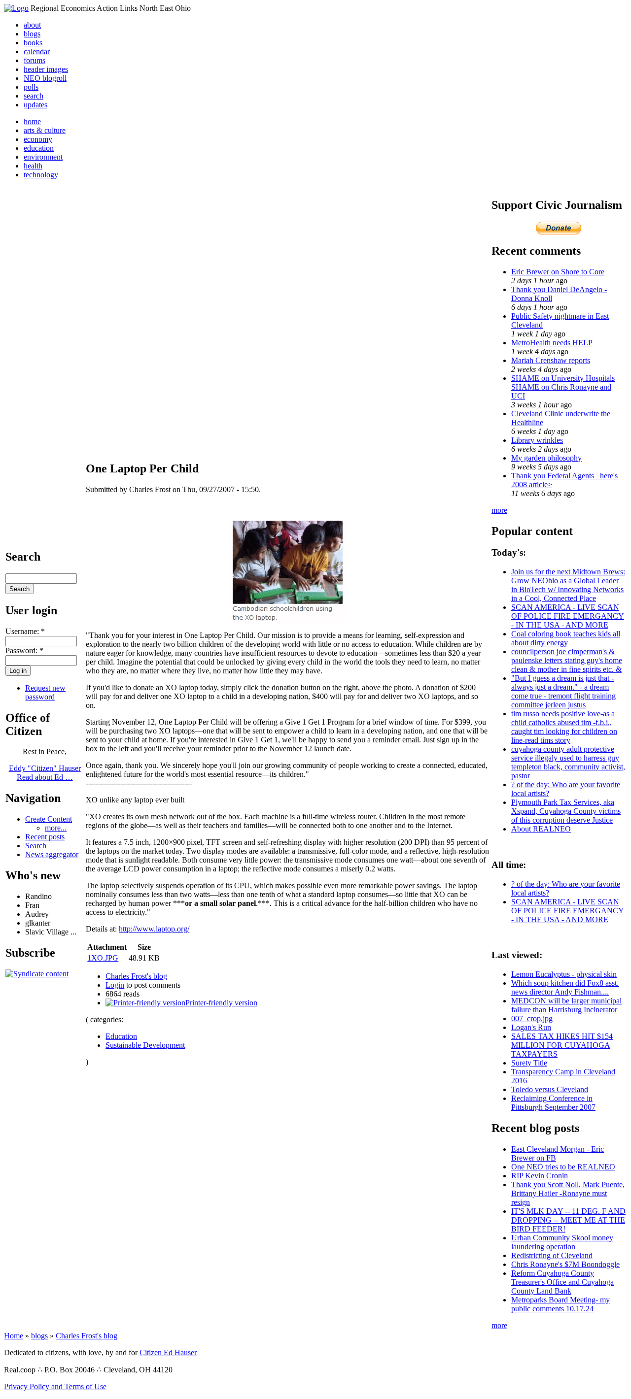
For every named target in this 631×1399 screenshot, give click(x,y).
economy (38, 139)
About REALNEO (541, 829)
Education (121, 1036)
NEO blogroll (45, 78)
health (33, 166)
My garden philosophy (546, 458)
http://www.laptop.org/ (154, 929)
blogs (32, 34)
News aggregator (51, 854)
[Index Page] (16, 8)
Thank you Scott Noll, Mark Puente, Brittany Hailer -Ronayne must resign (568, 1193)
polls (31, 87)
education (39, 148)
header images (46, 69)
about (32, 25)
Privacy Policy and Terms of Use (55, 1386)
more (499, 510)
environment (43, 157)
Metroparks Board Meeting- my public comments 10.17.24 (560, 1304)
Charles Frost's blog (136, 976)
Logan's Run (531, 1027)
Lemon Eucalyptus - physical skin (564, 974)
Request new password (45, 692)
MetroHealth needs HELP (552, 342)
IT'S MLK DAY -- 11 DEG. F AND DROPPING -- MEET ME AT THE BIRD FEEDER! (568, 1220)
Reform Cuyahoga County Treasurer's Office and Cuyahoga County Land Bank (562, 1282)
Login (114, 985)
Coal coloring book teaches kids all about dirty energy (565, 638)
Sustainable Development (145, 1045)
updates (35, 104)
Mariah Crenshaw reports (550, 360)
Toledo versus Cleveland (549, 1089)
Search (35, 845)
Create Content (48, 819)
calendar (37, 51)
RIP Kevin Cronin (539, 1175)
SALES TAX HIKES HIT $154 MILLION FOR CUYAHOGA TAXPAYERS (562, 1045)
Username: (25, 631)
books (33, 42)
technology (41, 174)
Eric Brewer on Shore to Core (557, 271)
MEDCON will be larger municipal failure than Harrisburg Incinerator (566, 1005)
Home (13, 1336)
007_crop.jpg (532, 1018)
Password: (24, 650)
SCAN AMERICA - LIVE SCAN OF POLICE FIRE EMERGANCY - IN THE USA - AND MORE (567, 616)
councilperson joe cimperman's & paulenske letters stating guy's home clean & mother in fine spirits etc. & (566, 660)
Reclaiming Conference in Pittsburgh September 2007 (553, 1102)
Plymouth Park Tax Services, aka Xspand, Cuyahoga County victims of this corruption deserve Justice (566, 811)
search (33, 96)
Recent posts (45, 837)
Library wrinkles (537, 440)
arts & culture (45, 130)
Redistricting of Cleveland (552, 1255)
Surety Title (529, 1063)
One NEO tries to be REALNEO (563, 1167)
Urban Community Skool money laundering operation (562, 1242)
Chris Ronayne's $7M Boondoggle (565, 1264)
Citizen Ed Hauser (168, 1352)
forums (34, 60)
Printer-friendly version (221, 1003)
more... (56, 828)
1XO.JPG (102, 958)
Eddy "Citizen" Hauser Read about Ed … (45, 772)
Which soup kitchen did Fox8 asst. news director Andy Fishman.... (565, 987)
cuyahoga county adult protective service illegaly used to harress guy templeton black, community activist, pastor (568, 762)
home (32, 121)
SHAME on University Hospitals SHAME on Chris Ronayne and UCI (563, 387)
